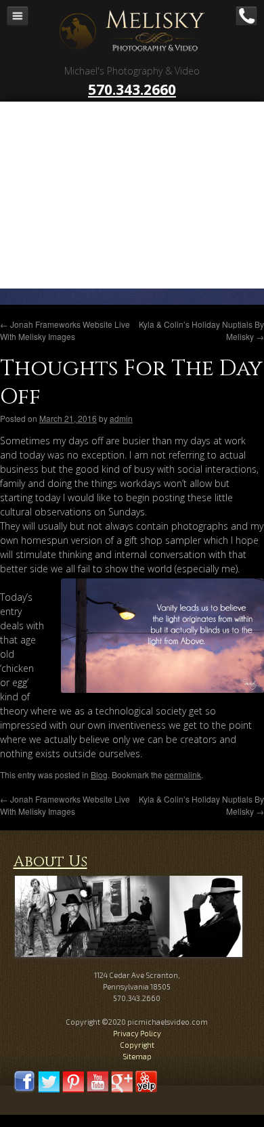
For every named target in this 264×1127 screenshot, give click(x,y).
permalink (182, 774)
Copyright (137, 1044)
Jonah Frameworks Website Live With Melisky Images (65, 330)
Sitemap (137, 1056)
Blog (99, 774)
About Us (50, 862)
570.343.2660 (132, 89)
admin (121, 418)
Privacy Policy (137, 1033)
